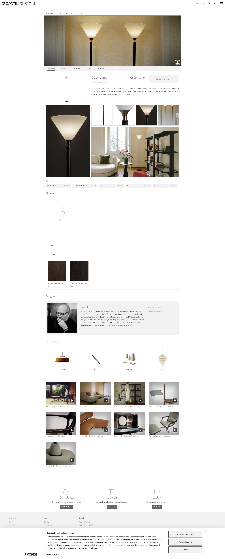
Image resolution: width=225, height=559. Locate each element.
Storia (11, 522)
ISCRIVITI (157, 506)
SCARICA (111, 506)
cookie (60, 537)
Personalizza (184, 542)
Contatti (47, 522)
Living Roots (84, 406)
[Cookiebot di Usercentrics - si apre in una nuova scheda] (31, 554)
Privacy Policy (84, 522)
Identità (12, 525)
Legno (50, 245)
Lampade (63, 13)
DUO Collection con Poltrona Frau (127, 406)
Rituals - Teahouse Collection (57, 406)
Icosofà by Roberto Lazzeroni (91, 436)
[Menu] (221, 4)
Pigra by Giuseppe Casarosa (159, 436)
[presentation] (93, 115)
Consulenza (48, 525)
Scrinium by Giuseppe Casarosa (126, 436)
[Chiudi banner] (205, 532)
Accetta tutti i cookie (185, 534)
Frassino (54, 254)
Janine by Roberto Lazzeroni (57, 436)
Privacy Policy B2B (86, 525)
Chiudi (185, 550)
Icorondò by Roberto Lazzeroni (58, 466)
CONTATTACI (66, 506)
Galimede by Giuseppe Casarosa (161, 406)
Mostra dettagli (53, 554)
